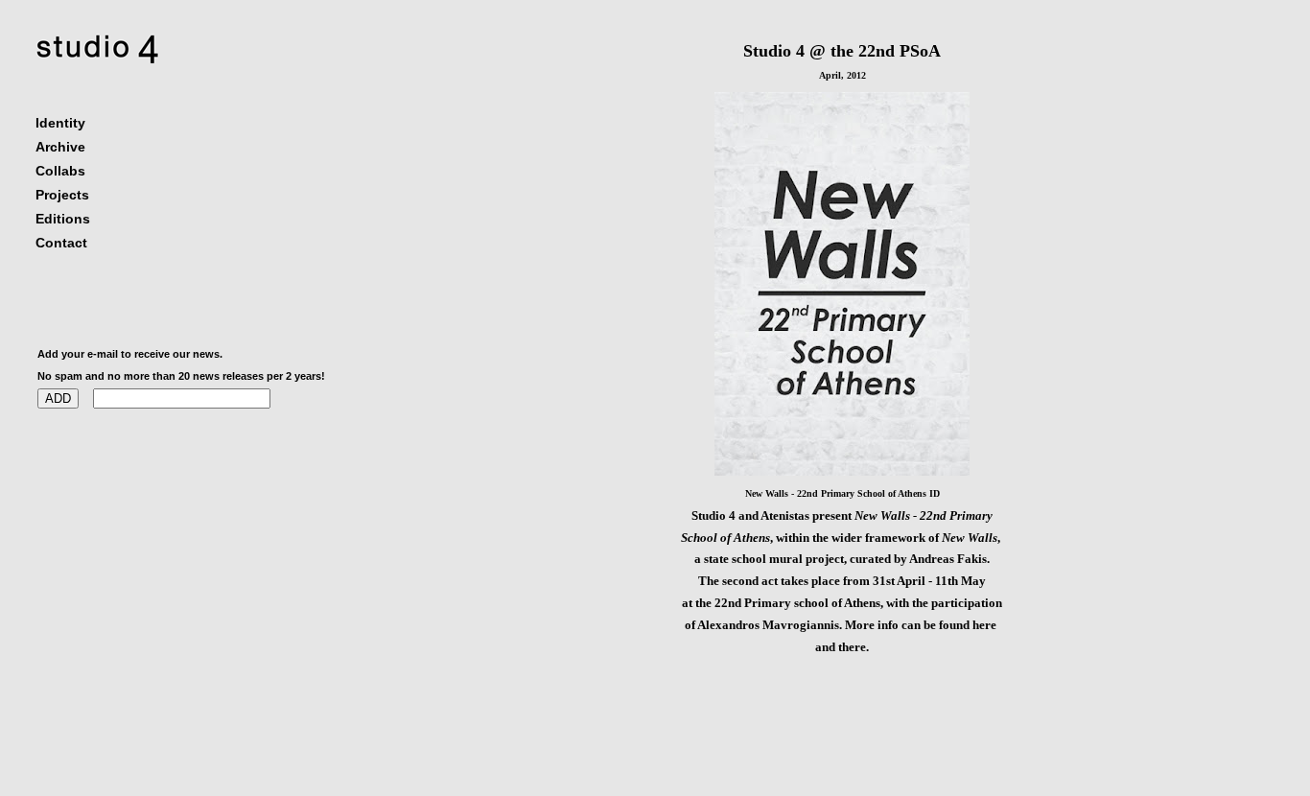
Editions (62, 218)
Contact (61, 242)
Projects (62, 194)
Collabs (60, 170)
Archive (60, 146)
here (985, 625)
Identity (60, 122)
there (852, 647)
